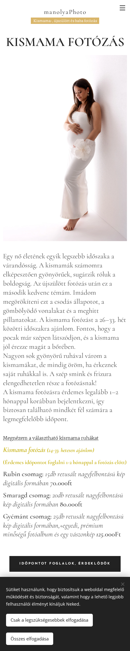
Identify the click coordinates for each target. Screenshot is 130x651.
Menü (122, 8)
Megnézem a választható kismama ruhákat (51, 438)
